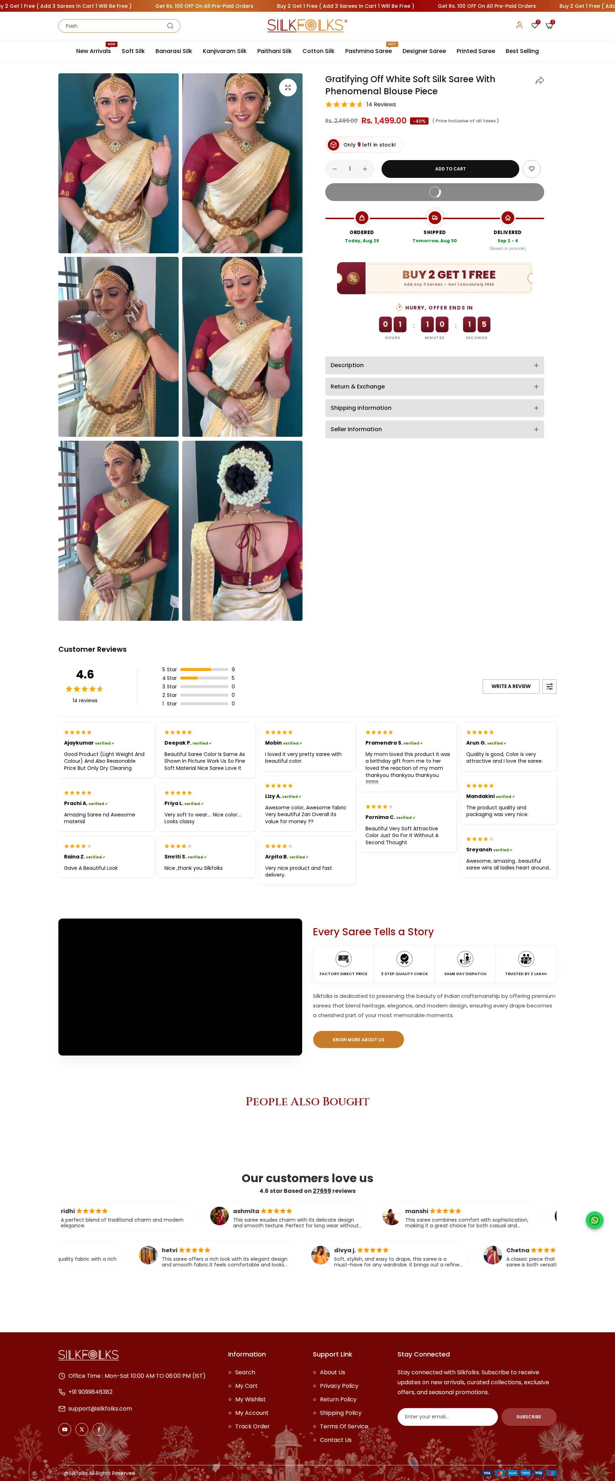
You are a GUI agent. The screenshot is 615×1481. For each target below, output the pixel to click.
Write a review (511, 686)
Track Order (252, 1426)
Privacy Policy (339, 1386)
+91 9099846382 (90, 1392)
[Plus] (365, 169)
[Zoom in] (288, 87)
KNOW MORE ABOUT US (358, 1040)
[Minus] (334, 169)
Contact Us (336, 1440)
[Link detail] (64, 1429)
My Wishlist (250, 1399)
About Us (332, 1372)
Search (245, 1372)
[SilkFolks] (307, 26)
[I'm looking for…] (170, 26)
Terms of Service (344, 1426)
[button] (540, 79)
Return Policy (338, 1399)
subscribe (528, 1417)
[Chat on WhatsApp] (595, 1220)
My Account (252, 1413)
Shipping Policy (341, 1413)
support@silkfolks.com (100, 1409)
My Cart (246, 1386)
